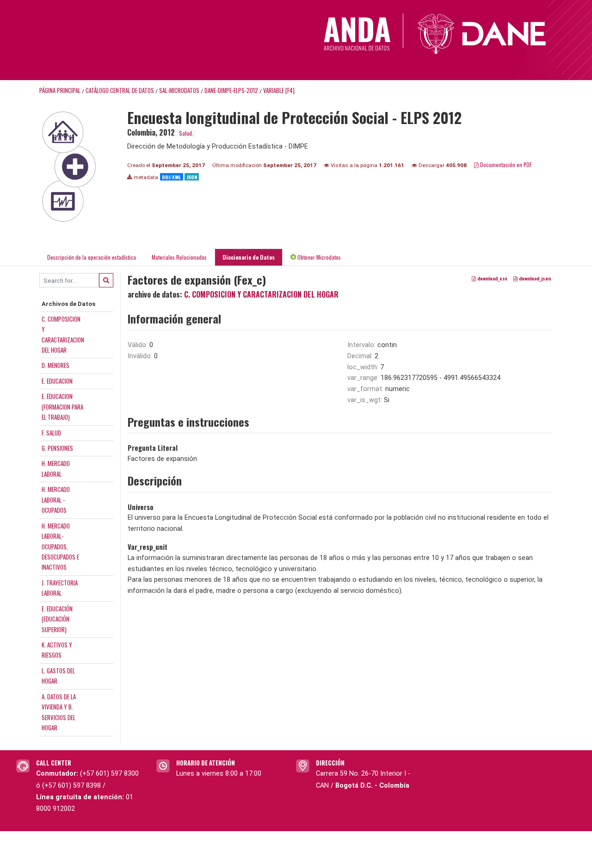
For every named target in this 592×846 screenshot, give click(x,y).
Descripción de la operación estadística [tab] (91, 257)
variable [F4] (279, 90)
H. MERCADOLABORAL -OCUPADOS (56, 500)
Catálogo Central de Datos (120, 90)
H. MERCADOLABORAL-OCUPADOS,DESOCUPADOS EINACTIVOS (60, 546)
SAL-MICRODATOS (179, 90)
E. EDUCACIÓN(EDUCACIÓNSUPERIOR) (57, 619)
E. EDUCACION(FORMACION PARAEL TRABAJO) (62, 407)
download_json (534, 278)
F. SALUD (51, 432)
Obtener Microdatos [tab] (318, 257)
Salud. (186, 133)
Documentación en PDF (505, 164)
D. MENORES (55, 365)
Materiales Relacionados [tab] (179, 257)
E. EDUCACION (57, 381)
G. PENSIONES (57, 448)
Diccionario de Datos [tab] (248, 257)
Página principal (59, 90)
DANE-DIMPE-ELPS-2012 (231, 90)
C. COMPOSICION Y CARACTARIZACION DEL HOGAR (261, 294)
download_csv (491, 278)
